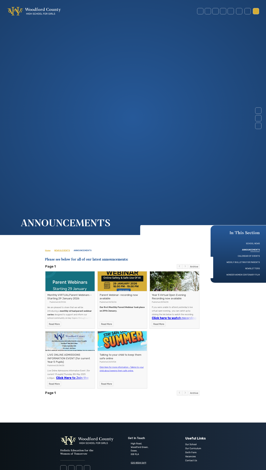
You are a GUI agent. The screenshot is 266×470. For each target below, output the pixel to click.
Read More (54, 324)
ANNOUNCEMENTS (82, 250)
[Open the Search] (239, 11)
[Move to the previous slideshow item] (258, 118)
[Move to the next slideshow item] (258, 111)
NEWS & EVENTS (62, 250)
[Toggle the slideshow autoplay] (258, 126)
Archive (194, 266)
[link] (179, 266)
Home (47, 250)
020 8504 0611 (138, 463)
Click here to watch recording (174, 318)
